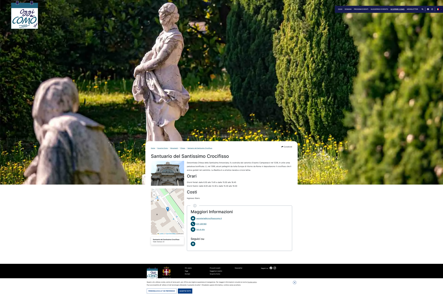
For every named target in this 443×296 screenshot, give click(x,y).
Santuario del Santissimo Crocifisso (199, 148)
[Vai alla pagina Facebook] (428, 9)
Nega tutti (294, 282)
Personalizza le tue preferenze (161, 291)
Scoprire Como (397, 9)
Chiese (182, 148)
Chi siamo (188, 268)
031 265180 (201, 224)
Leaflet (161, 234)
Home (153, 148)
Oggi (340, 9)
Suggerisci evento (379, 9)
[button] (286, 147)
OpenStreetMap (171, 234)
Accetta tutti (185, 291)
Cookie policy (252, 282)
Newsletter (412, 9)
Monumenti (174, 148)
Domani (348, 9)
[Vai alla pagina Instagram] (432, 9)
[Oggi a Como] (24, 14)
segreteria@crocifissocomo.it (209, 218)
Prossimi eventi (361, 9)
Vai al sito (200, 229)
